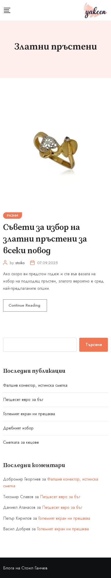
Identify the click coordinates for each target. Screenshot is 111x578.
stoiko (20, 263)
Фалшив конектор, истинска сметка (35, 385)
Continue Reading (25, 305)
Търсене (93, 345)
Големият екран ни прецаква (29, 414)
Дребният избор (18, 428)
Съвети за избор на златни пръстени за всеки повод (45, 239)
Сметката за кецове (21, 442)
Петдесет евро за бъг (23, 400)
